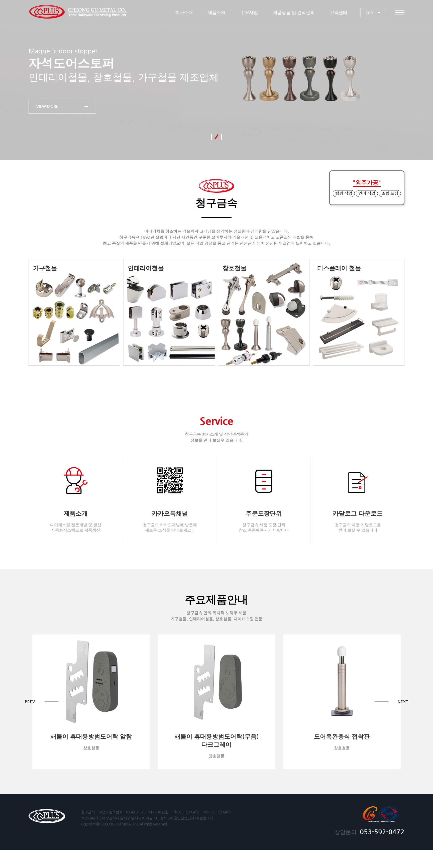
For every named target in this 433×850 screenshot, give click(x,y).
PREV (12, 80)
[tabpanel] (216, 80)
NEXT (421, 80)
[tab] (211, 137)
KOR (370, 13)
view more (47, 106)
